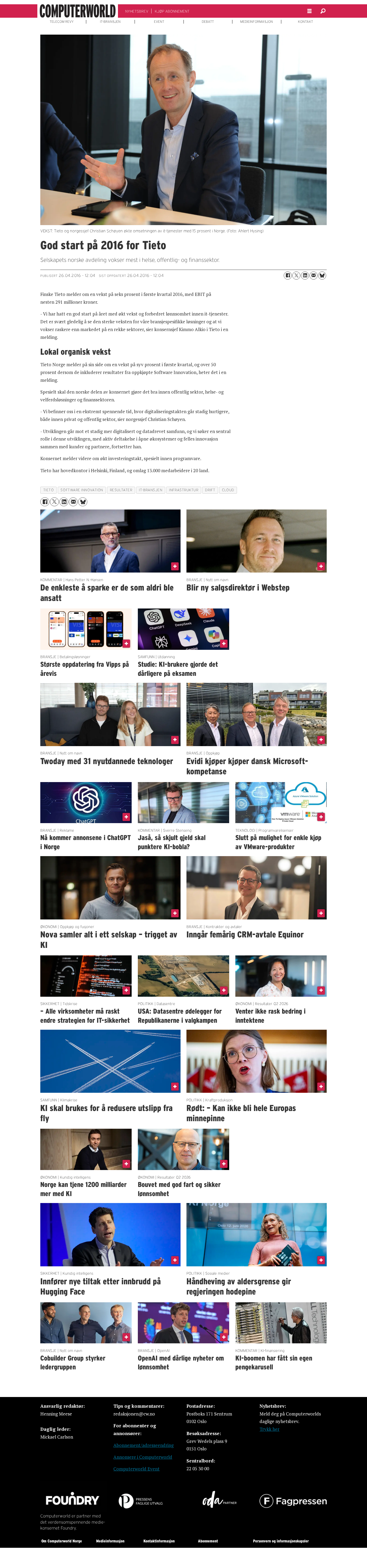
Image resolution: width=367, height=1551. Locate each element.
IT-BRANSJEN (110, 22)
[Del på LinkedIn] (305, 276)
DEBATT (208, 22)
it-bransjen (150, 490)
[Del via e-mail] (314, 276)
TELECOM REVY (62, 22)
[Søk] (323, 11)
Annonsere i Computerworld (142, 1457)
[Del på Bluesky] (322, 276)
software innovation (81, 490)
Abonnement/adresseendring (143, 1445)
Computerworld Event (136, 1469)
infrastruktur (183, 490)
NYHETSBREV (136, 11)
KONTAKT (305, 22)
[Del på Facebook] (288, 276)
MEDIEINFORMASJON (256, 22)
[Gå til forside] (77, 11)
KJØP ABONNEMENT (172, 11)
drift (210, 490)
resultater (121, 490)
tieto (48, 490)
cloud (228, 490)
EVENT (159, 22)
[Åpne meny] (309, 11)
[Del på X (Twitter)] (296, 276)
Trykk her (269, 1429)
